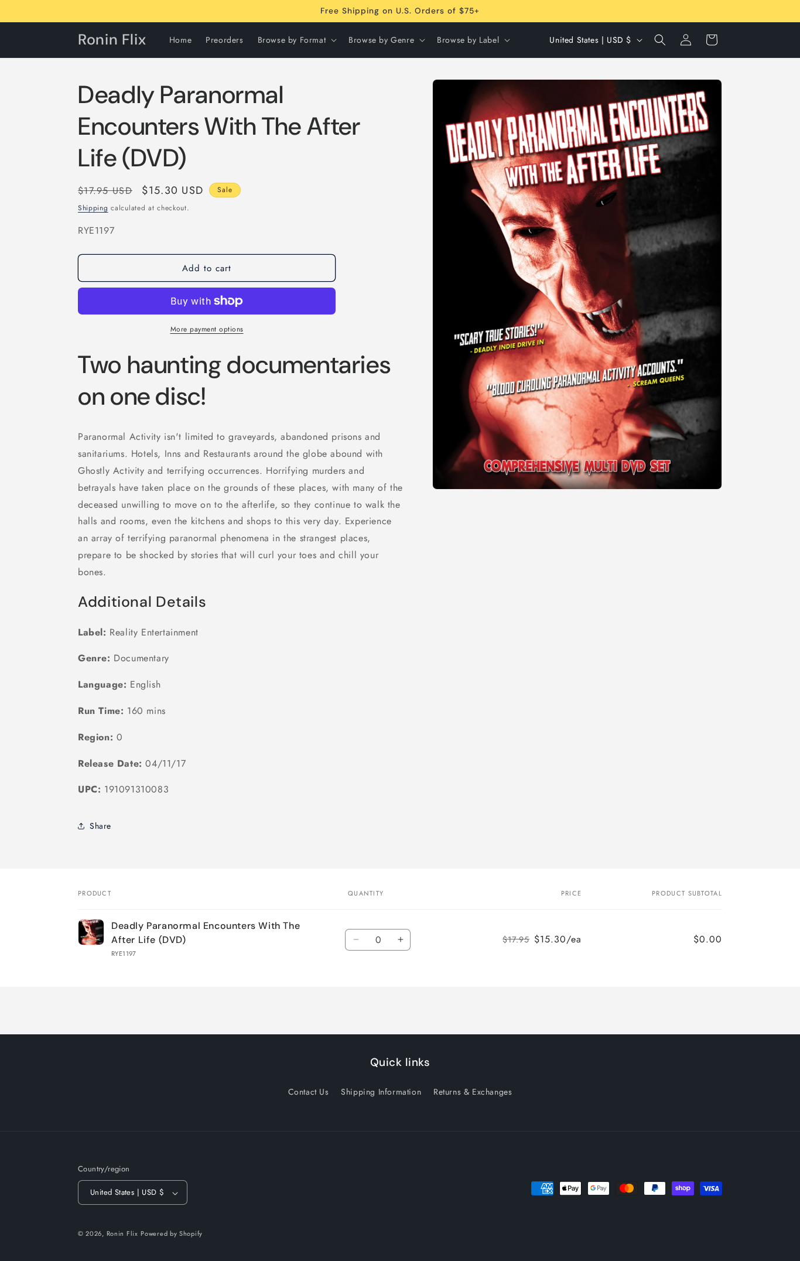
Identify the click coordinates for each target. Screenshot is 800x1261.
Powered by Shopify (172, 1234)
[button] (296, 40)
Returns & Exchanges (472, 1091)
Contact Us (308, 1091)
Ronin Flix (122, 1234)
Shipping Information (381, 1091)
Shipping (93, 208)
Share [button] (100, 826)
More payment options (207, 329)
